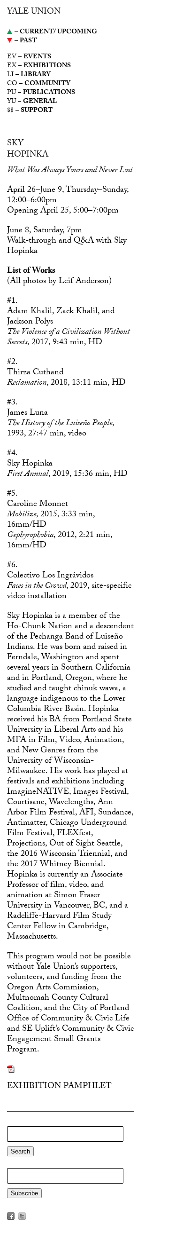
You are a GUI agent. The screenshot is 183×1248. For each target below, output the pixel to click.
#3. (12, 403)
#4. (12, 454)
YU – (32, 102)
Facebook (11, 1216)
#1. (12, 301)
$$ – (30, 111)
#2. (12, 362)
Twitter (22, 1216)
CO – (38, 84)
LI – (29, 75)
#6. (12, 566)
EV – (29, 57)
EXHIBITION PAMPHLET (59, 1087)
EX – (39, 66)
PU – (41, 93)
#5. (12, 494)
